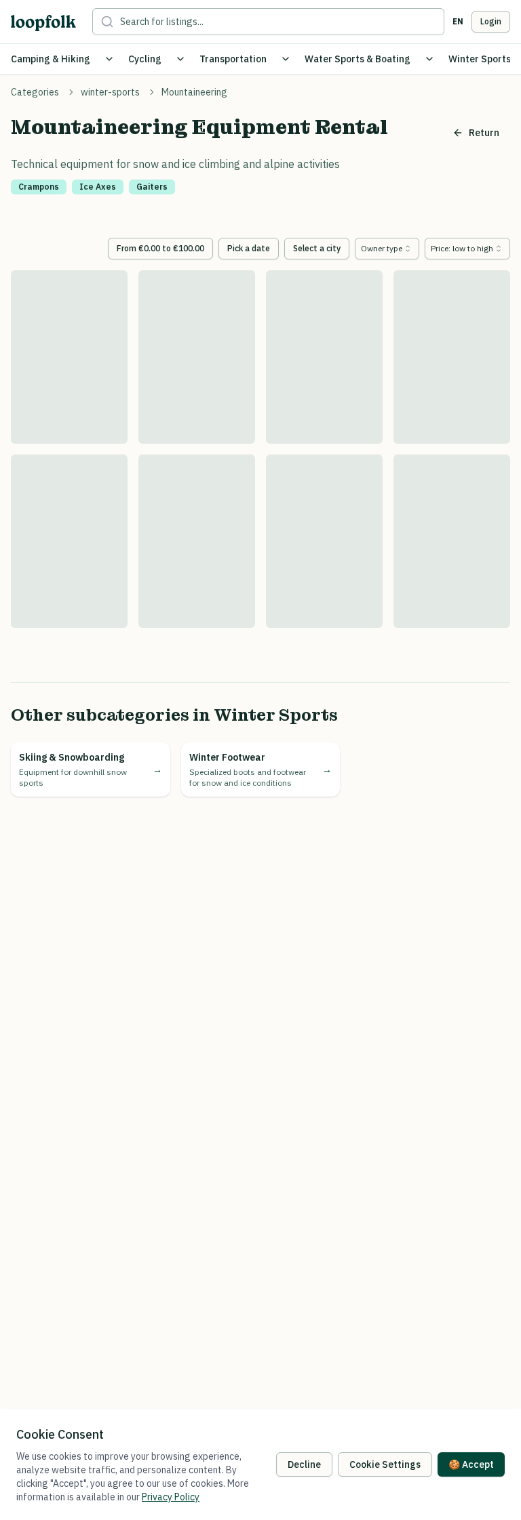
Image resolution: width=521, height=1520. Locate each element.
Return (484, 133)
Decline (304, 1464)
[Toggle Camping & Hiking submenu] (109, 58)
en (457, 21)
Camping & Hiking (50, 59)
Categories (35, 92)
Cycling (144, 59)
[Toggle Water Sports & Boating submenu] (429, 58)
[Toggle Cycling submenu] (180, 58)
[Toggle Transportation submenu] (285, 58)
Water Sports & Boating (357, 59)
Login (490, 21)
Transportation (233, 59)
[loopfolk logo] (43, 22)
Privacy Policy (170, 1497)
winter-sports (110, 92)
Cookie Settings (385, 1464)
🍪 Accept (471, 1464)
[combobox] (387, 248)
